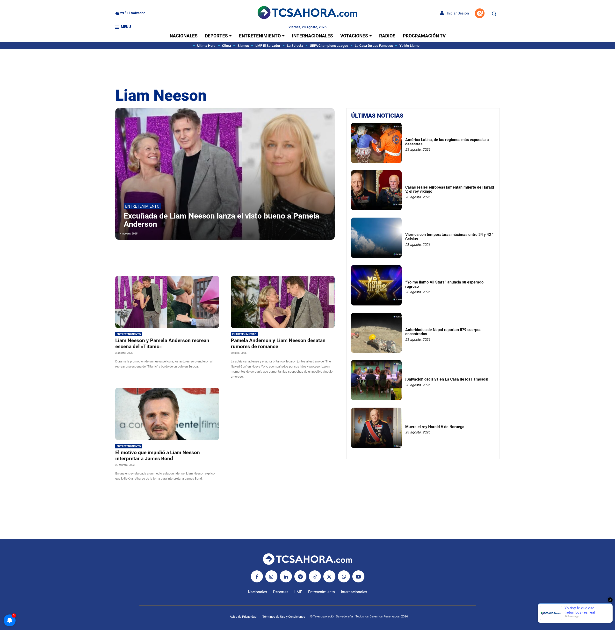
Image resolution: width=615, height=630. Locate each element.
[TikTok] (315, 576)
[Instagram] (271, 576)
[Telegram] (300, 576)
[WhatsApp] (344, 576)
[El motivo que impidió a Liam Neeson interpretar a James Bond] (167, 414)
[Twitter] (329, 576)
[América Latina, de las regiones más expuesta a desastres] (376, 143)
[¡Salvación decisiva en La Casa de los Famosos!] (376, 380)
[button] (494, 13)
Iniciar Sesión (456, 13)
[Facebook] (257, 576)
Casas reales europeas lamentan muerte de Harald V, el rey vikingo (449, 189)
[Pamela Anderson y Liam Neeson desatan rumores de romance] (283, 302)
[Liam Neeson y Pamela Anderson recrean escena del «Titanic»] (167, 302)
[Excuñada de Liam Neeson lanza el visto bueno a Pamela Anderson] (225, 174)
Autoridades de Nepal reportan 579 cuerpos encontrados (443, 331)
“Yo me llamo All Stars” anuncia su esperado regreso (444, 284)
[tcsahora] (307, 13)
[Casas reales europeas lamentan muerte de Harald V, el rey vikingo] (376, 190)
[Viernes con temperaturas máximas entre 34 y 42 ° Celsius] (376, 238)
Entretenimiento (142, 206)
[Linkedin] (286, 576)
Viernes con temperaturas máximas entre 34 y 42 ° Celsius (449, 236)
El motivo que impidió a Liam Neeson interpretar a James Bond (157, 455)
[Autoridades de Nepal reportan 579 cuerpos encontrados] (376, 333)
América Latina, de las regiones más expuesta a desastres (447, 141)
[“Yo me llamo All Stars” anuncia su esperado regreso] (376, 285)
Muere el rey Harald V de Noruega (434, 427)
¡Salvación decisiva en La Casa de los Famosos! (446, 379)
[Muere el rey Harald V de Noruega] (376, 428)
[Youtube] (358, 576)
